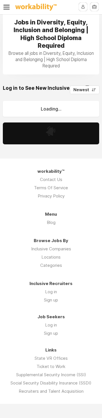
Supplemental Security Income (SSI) (51, 374)
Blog (51, 222)
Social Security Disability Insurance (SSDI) (51, 383)
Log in (51, 291)
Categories (51, 265)
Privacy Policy (51, 196)
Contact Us (51, 179)
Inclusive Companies (51, 248)
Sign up (51, 300)
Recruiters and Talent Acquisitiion (51, 391)
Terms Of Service (51, 187)
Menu (7, 7)
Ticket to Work (51, 366)
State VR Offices (51, 358)
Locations (51, 257)
